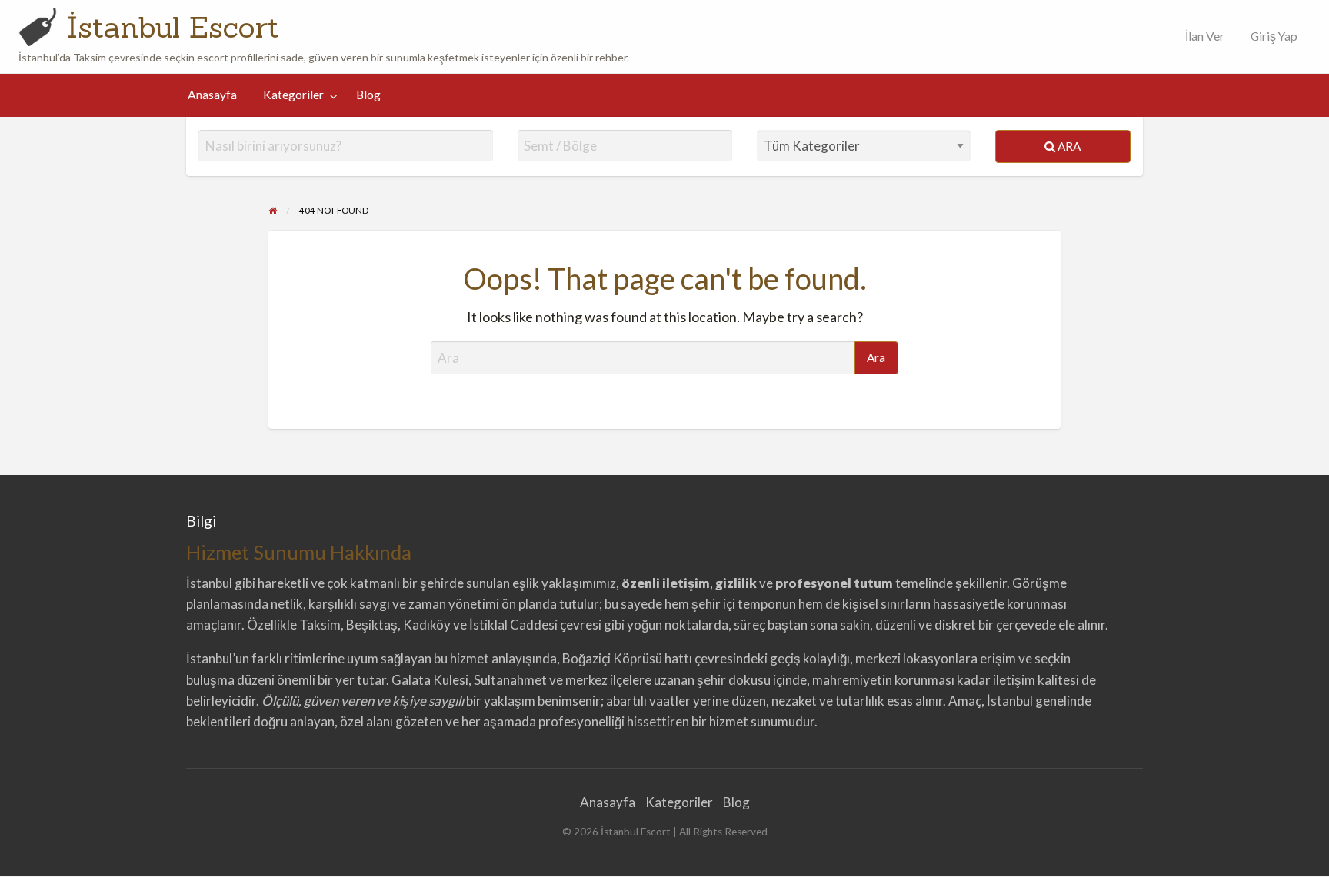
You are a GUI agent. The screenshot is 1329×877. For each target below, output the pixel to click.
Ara (1068, 146)
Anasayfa (212, 94)
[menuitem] (1201, 36)
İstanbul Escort (173, 26)
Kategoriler (293, 94)
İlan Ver (1203, 36)
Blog (368, 94)
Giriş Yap (1274, 36)
